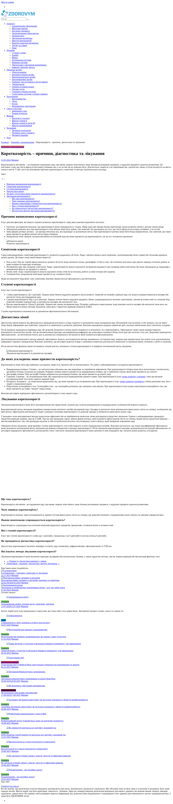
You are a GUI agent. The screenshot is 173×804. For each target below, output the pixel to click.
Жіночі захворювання (22, 125)
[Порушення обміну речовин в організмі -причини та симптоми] (20, 578)
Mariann (15, 160)
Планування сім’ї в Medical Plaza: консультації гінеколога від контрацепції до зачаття (40, 665)
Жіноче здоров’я (19, 121)
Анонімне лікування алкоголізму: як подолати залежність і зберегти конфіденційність (40, 707)
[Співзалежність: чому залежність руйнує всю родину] (14, 615)
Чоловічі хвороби (20, 135)
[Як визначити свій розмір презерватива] (25, 686)
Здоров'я (5, 601)
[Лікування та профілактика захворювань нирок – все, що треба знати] (12, 585)
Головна (5, 142)
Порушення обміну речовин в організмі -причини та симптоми (30, 580)
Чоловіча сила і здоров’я (23, 133)
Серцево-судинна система (24, 91)
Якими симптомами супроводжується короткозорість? (37, 203)
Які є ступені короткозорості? (25, 206)
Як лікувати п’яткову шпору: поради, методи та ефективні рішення (32, 763)
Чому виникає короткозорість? (26, 201)
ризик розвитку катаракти (132, 381)
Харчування (12, 96)
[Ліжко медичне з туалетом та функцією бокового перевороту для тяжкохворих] (43, 643)
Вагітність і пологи (21, 118)
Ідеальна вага (18, 36)
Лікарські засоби (14, 70)
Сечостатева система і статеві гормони (30, 94)
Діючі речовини (19, 72)
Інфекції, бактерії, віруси (23, 67)
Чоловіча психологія (21, 130)
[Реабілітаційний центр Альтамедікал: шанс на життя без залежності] (26, 714)
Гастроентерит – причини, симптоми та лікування (24, 573)
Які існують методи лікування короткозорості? (33, 211)
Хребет (15, 55)
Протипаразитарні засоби (23, 77)
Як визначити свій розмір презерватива (19, 693)
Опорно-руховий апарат (23, 87)
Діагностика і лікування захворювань (29, 65)
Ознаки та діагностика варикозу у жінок (26, 561)
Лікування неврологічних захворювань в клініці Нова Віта (28, 679)
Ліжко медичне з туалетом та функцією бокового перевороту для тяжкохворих (37, 651)
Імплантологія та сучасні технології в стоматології (24, 749)
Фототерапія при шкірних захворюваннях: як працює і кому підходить (33, 636)
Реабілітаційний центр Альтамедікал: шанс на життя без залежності (32, 721)
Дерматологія (18, 84)
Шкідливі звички (20, 28)
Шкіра (15, 57)
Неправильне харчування (23, 106)
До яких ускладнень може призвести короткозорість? (30, 194)
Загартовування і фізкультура (25, 33)
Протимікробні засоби (22, 79)
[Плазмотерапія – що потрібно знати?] (24, 770)
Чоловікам (11, 128)
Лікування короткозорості (18, 196)
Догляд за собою (19, 45)
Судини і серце (19, 53)
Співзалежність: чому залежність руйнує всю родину (25, 622)
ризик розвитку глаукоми (133, 376)
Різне (14, 48)
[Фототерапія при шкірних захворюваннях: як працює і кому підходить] (26, 629)
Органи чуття (18, 89)
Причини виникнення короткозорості (23, 184)
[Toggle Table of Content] (3, 179)
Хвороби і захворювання (22, 142)
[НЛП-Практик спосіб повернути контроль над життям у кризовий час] (31, 728)
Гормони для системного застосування (30, 82)
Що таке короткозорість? (23, 198)
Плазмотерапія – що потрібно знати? (18, 777)
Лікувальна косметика (22, 38)
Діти (8, 138)
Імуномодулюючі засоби (23, 74)
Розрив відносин (19, 113)
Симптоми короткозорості (18, 186)
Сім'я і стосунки (8, 690)
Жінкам (10, 116)
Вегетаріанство (19, 99)
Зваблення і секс (19, 111)
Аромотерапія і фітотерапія (24, 26)
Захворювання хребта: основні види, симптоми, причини (27, 604)
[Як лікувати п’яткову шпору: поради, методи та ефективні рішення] (38, 756)
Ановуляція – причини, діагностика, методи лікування (33, 563)
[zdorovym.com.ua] (10, 786)
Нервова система (20, 62)
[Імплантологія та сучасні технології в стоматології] (30, 742)
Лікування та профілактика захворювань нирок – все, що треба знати (33, 587)
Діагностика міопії (15, 191)
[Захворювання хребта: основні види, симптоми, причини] (17, 597)
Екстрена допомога (21, 31)
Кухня (15, 104)
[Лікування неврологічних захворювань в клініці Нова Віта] (25, 672)
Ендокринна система (21, 60)
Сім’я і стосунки (14, 108)
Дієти (14, 101)
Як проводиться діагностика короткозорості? (32, 208)
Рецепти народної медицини (25, 43)
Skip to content (7, 2)
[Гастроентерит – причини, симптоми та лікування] (9, 570)
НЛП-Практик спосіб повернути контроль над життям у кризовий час (33, 735)
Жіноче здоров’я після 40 (23, 123)
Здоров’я (10, 24)
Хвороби (10, 50)
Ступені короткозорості (17, 189)
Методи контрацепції (21, 40)
